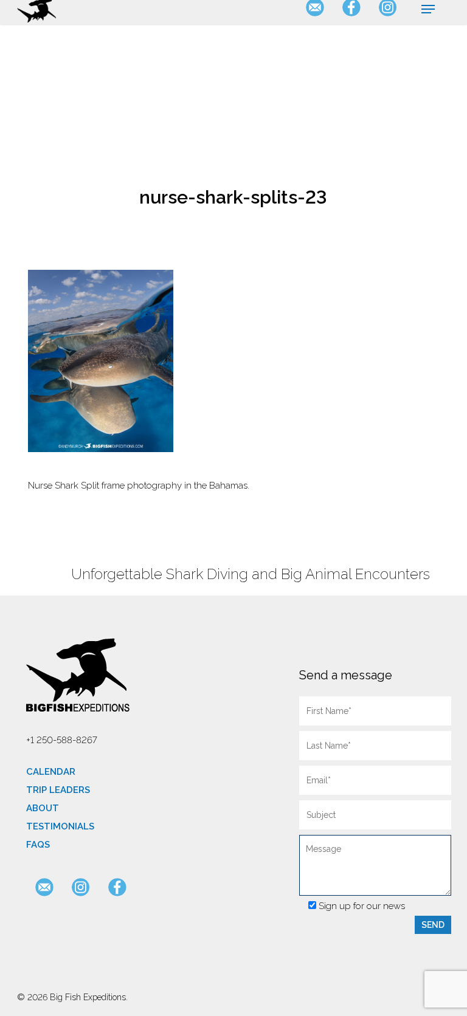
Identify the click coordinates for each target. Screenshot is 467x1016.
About (42, 808)
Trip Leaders (58, 789)
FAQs (38, 844)
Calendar (50, 771)
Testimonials (60, 826)
